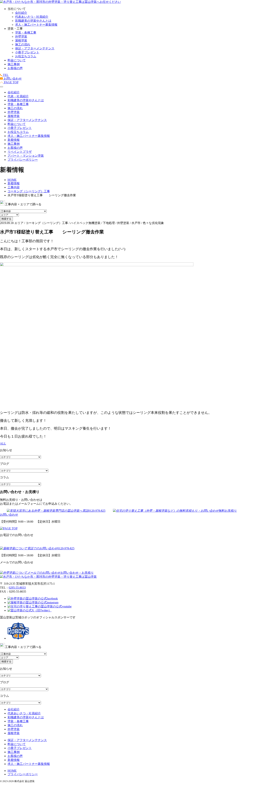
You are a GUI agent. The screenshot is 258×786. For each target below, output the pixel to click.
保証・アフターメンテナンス (34, 48)
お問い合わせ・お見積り (77, 572)
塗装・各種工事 (25, 32)
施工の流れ (22, 44)
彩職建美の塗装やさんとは (33, 20)
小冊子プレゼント (27, 52)
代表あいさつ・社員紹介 (31, 16)
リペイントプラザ (20, 151)
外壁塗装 (21, 36)
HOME (12, 770)
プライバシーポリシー (23, 159)
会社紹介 (21, 12)
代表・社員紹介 (18, 96)
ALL (3, 443)
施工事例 (14, 64)
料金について (17, 60)
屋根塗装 (21, 40)
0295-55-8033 (17, 587)
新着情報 (14, 139)
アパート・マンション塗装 (26, 155)
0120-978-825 (96, 510)
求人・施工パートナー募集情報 (36, 24)
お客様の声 (15, 68)
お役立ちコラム (25, 56)
